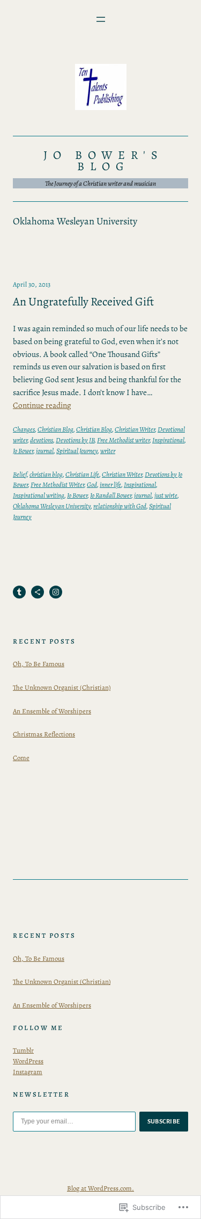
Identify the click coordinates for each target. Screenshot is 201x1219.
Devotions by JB (75, 439)
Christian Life (82, 474)
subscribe (164, 1121)
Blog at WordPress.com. (100, 1188)
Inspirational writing (38, 495)
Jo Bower (23, 450)
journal (45, 450)
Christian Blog (55, 429)
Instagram (27, 1071)
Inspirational (168, 439)
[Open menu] (100, 19)
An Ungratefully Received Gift (83, 302)
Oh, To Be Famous (38, 663)
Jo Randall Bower (110, 495)
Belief (20, 474)
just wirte (165, 495)
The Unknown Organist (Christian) (61, 687)
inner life (110, 484)
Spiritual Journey (77, 450)
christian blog (46, 474)
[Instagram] (55, 592)
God (92, 484)
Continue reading (42, 405)
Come (21, 757)
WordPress (28, 1060)
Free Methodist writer (123, 439)
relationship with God (119, 505)
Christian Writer (135, 429)
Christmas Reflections (44, 734)
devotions (41, 439)
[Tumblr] (19, 592)
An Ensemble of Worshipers (52, 711)
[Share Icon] (37, 592)
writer (107, 450)
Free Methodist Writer (57, 484)
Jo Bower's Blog (103, 161)
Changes (24, 429)
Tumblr (23, 1050)
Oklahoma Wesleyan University (52, 505)
